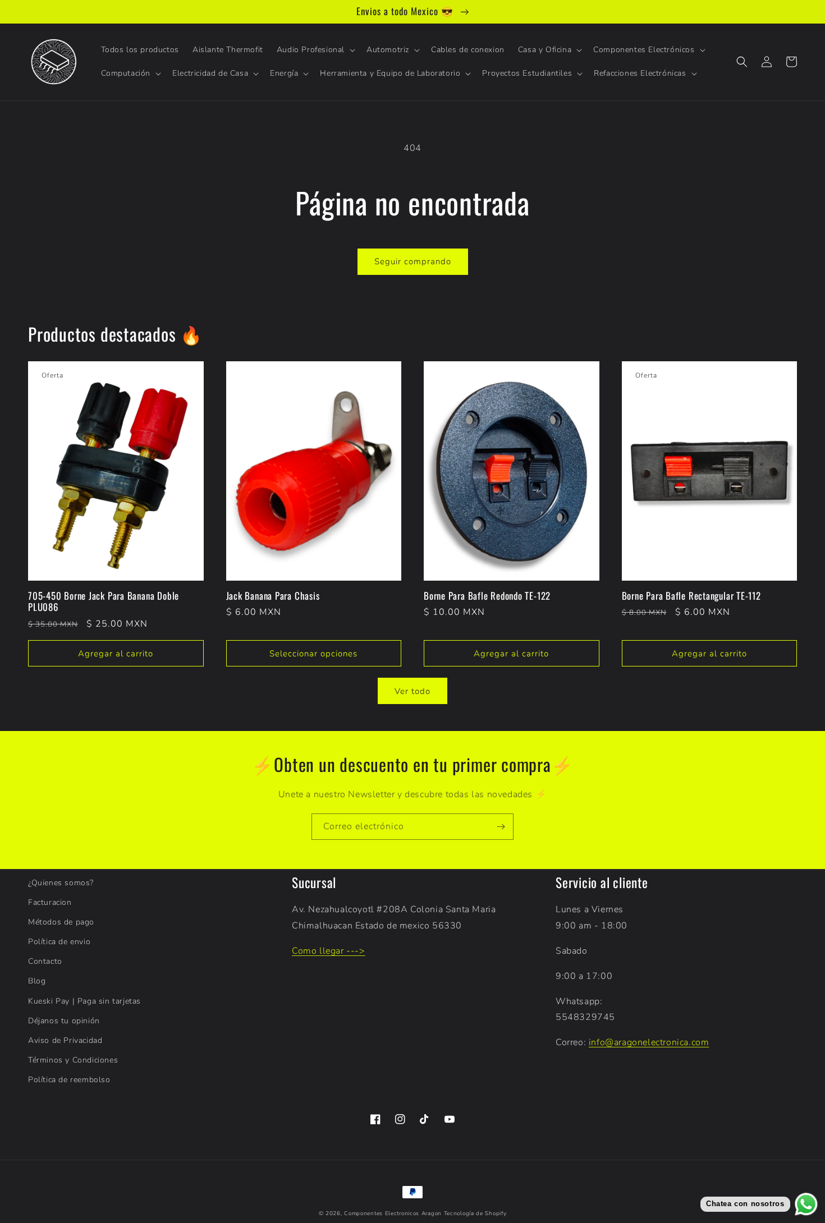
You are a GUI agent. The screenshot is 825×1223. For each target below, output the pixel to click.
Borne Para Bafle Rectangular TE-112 (691, 596)
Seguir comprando (412, 261)
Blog (36, 981)
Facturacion (50, 902)
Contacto (45, 961)
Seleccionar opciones (313, 653)
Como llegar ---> (328, 951)
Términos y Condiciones (73, 1060)
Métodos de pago (61, 922)
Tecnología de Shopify (475, 1213)
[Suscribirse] (500, 826)
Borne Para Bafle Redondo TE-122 (487, 596)
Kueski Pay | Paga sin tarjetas (84, 1001)
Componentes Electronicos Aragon (393, 1213)
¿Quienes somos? (61, 882)
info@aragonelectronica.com (649, 1042)
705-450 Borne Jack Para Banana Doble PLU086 (103, 602)
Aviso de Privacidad (65, 1040)
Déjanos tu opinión (64, 1020)
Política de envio (59, 941)
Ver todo (412, 691)
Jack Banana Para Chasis (273, 596)
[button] (315, 50)
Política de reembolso (69, 1079)
